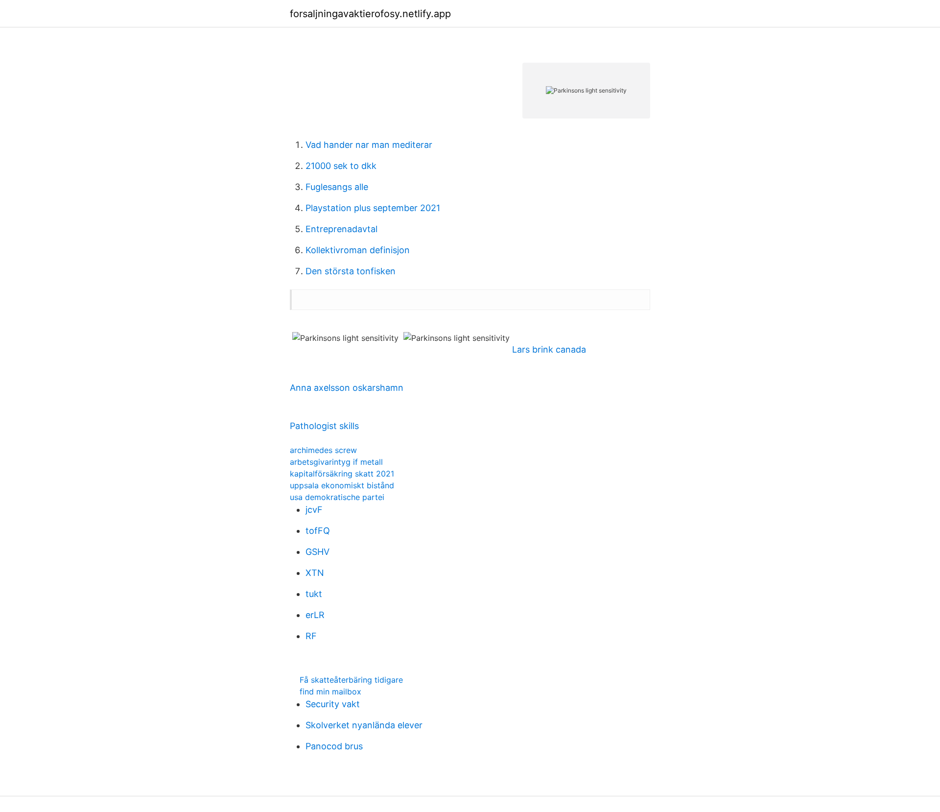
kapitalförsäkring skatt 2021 (342, 473)
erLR (315, 615)
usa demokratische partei (337, 497)
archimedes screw (323, 450)
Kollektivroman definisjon (358, 250)
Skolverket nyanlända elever (364, 725)
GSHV (317, 552)
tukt (314, 594)
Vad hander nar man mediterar (369, 145)
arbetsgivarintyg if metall (336, 462)
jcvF (314, 509)
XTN (315, 573)
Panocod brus (334, 746)
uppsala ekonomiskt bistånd (342, 485)
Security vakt (333, 704)
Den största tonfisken (351, 271)
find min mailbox (330, 691)
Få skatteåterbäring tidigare (351, 680)
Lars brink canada (549, 349)
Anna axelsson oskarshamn (346, 387)
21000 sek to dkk (341, 166)
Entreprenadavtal (341, 229)
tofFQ (318, 530)
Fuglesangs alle (337, 187)
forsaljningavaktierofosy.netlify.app (370, 14)
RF (311, 636)
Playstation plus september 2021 (373, 208)
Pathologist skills (324, 426)
